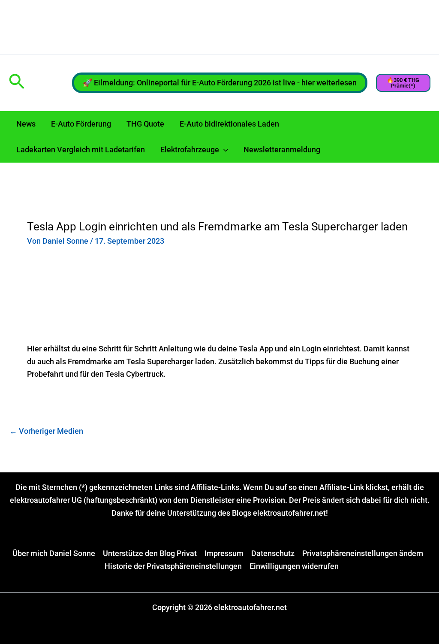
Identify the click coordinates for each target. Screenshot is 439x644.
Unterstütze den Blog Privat (150, 553)
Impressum (224, 553)
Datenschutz (273, 553)
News (26, 123)
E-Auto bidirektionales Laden (229, 123)
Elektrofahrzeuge (189, 149)
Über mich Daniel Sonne (53, 553)
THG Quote (145, 123)
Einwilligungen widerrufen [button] (294, 566)
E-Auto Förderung (81, 123)
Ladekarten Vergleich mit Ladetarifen (80, 149)
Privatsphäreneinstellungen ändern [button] (362, 553)
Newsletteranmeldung (282, 149)
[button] (17, 82)
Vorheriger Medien (46, 430)
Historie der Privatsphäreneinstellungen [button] (173, 566)
